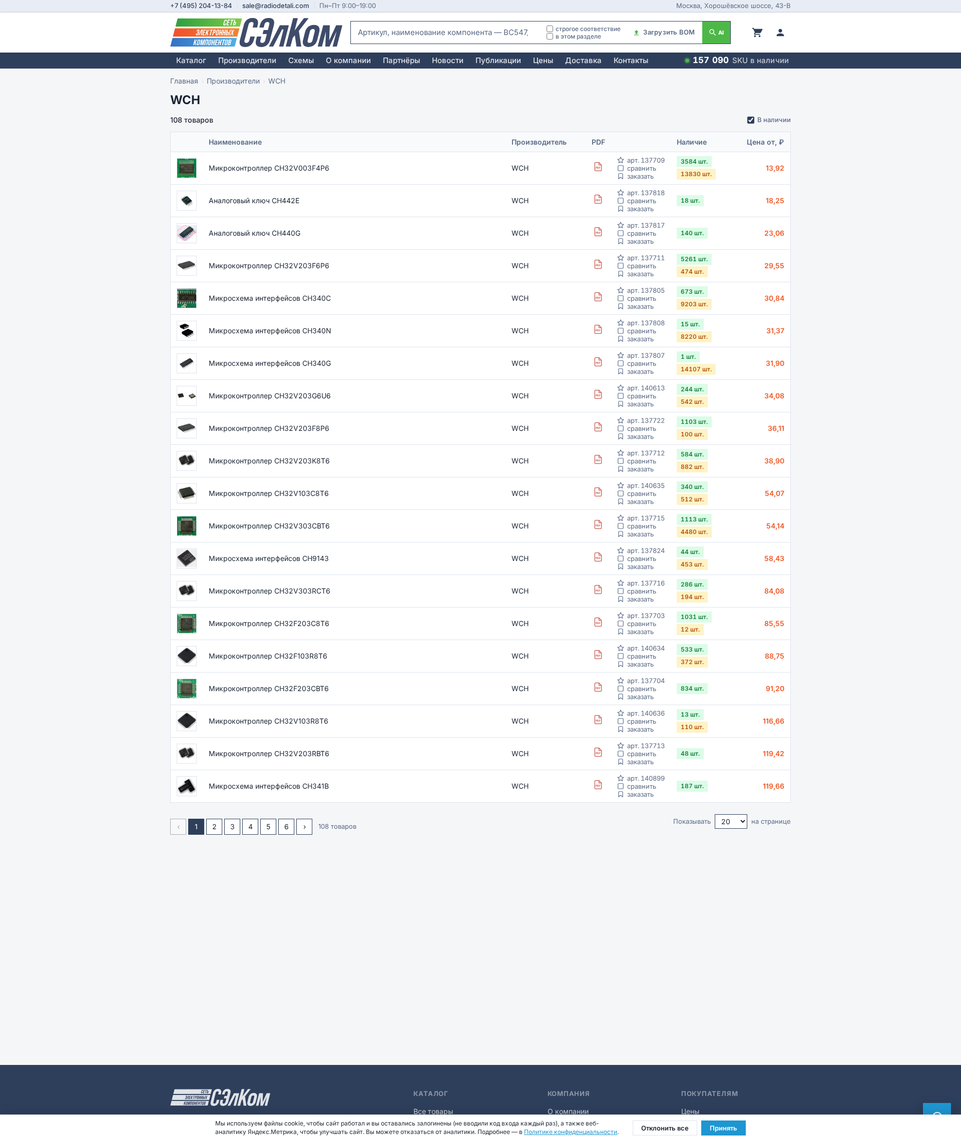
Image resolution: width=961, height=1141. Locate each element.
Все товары (433, 1111)
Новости (447, 60)
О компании (348, 60)
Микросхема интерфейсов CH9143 (269, 558)
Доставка (583, 60)
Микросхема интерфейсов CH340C (270, 298)
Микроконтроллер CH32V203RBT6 (269, 753)
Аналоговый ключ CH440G (254, 233)
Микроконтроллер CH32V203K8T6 (269, 460)
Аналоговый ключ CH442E (254, 200)
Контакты (631, 60)
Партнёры (401, 60)
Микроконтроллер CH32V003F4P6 (269, 168)
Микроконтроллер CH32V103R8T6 (268, 721)
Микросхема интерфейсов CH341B (269, 786)
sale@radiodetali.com (275, 6)
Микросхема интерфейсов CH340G (270, 363)
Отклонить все (665, 1128)
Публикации (498, 60)
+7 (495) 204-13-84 (201, 6)
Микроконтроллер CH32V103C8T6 (269, 493)
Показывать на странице (732, 821)
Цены (543, 60)
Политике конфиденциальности (570, 1131)
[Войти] (780, 32)
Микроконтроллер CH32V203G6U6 (270, 395)
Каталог (191, 60)
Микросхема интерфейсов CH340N (270, 330)
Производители (247, 60)
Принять (723, 1128)
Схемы (301, 60)
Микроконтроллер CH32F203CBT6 (269, 688)
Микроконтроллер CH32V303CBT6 (269, 525)
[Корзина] (757, 32)
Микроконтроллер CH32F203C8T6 (269, 623)
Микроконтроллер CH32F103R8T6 (268, 656)
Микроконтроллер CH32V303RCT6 (269, 591)
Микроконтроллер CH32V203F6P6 (269, 265)
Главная (184, 81)
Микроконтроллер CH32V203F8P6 (269, 428)
